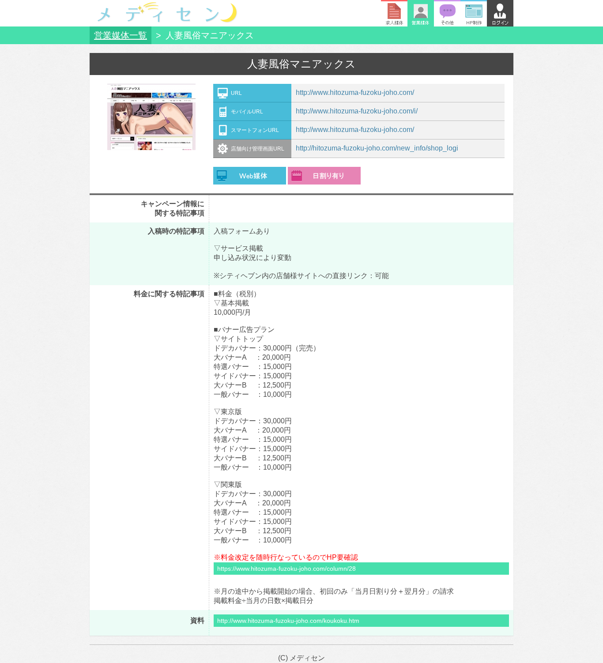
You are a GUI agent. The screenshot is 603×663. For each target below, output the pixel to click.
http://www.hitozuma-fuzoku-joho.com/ (355, 92)
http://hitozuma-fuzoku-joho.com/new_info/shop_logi (377, 148)
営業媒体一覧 (120, 35)
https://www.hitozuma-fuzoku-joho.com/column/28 (286, 568)
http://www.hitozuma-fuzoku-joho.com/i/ (357, 111)
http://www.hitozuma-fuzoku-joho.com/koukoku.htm (288, 620)
